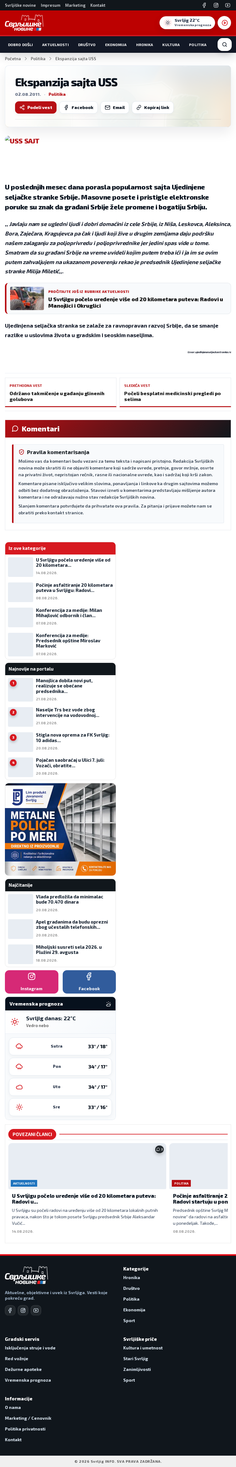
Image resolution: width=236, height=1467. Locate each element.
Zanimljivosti (137, 1369)
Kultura (171, 44)
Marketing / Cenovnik (28, 1418)
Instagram (31, 988)
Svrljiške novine (20, 5)
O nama (13, 1407)
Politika (197, 44)
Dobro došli (20, 44)
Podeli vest (39, 107)
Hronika (144, 44)
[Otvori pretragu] (225, 44)
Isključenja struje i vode (30, 1347)
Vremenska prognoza (28, 1380)
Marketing (75, 5)
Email (119, 107)
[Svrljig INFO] (24, 23)
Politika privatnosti (25, 1428)
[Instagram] (216, 5)
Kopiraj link (156, 107)
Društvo (87, 44)
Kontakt (97, 5)
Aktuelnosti (55, 44)
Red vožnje (16, 1358)
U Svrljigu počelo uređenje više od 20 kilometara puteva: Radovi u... (83, 1199)
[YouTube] (227, 5)
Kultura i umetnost (143, 1347)
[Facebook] (204, 5)
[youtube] (36, 1310)
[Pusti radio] (224, 22)
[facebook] (10, 1310)
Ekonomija (116, 44)
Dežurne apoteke (23, 1369)
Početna (13, 58)
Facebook (82, 107)
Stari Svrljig (135, 1358)
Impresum (50, 5)
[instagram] (23, 1310)
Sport (129, 1320)
